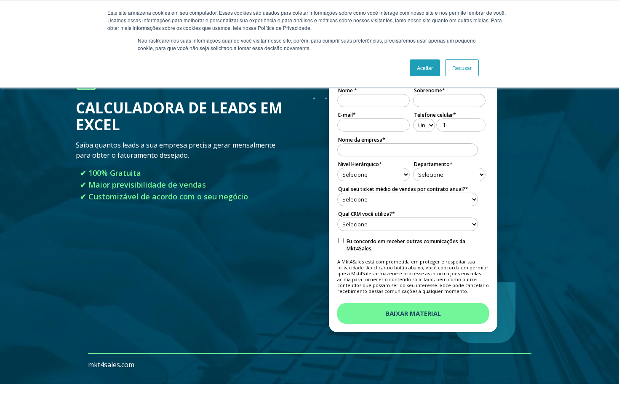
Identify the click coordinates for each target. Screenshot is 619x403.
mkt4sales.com (111, 364)
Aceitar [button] (425, 67)
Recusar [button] (462, 67)
